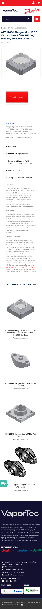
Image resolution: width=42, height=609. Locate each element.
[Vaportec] (10, 10)
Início (4, 28)
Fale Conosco (10, 567)
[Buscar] (28, 19)
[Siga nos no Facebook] (3, 581)
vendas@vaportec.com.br (14, 575)
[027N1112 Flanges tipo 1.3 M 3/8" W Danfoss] (20, 367)
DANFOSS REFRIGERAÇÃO (17, 28)
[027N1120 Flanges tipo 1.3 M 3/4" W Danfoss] (20, 417)
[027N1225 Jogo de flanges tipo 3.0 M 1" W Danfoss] (20, 468)
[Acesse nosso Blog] (11, 581)
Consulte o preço (17, 97)
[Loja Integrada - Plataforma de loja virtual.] (2, 606)
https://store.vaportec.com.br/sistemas (19, 267)
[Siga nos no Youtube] (7, 581)
